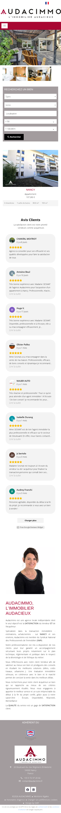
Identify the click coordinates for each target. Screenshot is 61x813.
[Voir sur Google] (12, 240)
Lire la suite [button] (15, 293)
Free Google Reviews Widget (31, 527)
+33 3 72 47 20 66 (32, 778)
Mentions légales (41, 796)
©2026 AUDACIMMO (21, 796)
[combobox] (30, 96)
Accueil (30, 13)
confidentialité (43, 807)
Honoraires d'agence (16, 799)
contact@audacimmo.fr (32, 781)
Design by (32, 803)
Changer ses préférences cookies (42, 799)
